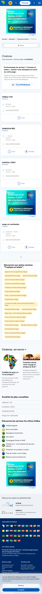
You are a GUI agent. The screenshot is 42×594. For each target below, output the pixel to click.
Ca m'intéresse (23, 84)
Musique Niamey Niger (12, 309)
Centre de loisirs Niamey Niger (14, 280)
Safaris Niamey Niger (12, 329)
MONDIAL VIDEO (9, 162)
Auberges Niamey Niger (12, 276)
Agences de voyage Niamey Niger (16, 272)
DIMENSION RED (8, 129)
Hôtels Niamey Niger (11, 299)
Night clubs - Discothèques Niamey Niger (18, 313)
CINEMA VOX (7, 97)
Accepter (21, 590)
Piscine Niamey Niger (12, 325)
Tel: (12, 110)
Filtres (22, 45)
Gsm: (13, 144)
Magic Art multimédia (10, 224)
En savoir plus (6, 581)
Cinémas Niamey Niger (12, 291)
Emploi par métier (7, 567)
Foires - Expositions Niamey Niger (15, 295)
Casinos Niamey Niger (30, 276)
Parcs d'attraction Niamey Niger (15, 317)
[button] (34, 3)
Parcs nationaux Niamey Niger (14, 321)
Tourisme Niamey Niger (12, 337)
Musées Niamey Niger (29, 309)
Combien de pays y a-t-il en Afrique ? (10, 373)
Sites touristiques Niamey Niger (15, 333)
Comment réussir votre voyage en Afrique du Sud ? (29, 364)
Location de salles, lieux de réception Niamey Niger (19, 304)
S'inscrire (25, 3)
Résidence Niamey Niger (29, 325)
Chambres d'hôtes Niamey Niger (15, 287)
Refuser (21, 585)
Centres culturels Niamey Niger (15, 283)
